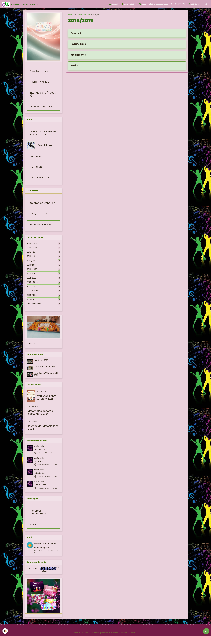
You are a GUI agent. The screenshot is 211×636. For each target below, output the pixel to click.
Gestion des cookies (128, 633)
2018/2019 (31, 265)
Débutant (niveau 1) (42, 71)
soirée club (39, 446)
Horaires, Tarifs (178, 4)
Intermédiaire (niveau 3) (43, 94)
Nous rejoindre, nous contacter (155, 4)
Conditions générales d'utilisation (104, 633)
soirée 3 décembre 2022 (45, 366)
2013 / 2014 (32, 243)
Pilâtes (33, 524)
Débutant (76, 33)
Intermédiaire (78, 44)
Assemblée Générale (42, 203)
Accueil (115, 4)
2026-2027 (32, 299)
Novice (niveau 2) (40, 82)
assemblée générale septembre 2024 (41, 412)
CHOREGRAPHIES (83, 15)
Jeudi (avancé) (78, 54)
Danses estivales (34, 304)
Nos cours (35, 156)
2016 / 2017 (32, 256)
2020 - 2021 (32, 273)
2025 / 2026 (129, 4)
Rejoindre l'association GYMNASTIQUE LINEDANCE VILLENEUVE (43, 133)
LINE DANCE (36, 167)
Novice (74, 65)
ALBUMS (32, 343)
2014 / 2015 (32, 248)
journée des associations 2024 (43, 427)
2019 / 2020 (32, 269)
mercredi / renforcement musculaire (38, 512)
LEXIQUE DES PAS (39, 213)
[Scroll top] (206, 631)
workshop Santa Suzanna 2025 (46, 397)
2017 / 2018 (32, 260)
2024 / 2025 (32, 291)
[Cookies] (5, 631)
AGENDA (194, 4)
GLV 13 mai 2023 (41, 360)
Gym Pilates (45, 145)
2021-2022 (31, 278)
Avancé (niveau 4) (41, 106)
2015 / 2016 (32, 252)
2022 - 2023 (32, 282)
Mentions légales (81, 633)
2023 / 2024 (32, 286)
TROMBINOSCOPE (40, 177)
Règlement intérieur (42, 224)
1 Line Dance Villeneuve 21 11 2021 (46, 374)
